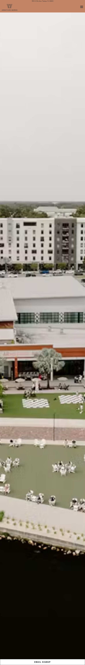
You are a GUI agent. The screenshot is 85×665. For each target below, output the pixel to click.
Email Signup (42, 662)
